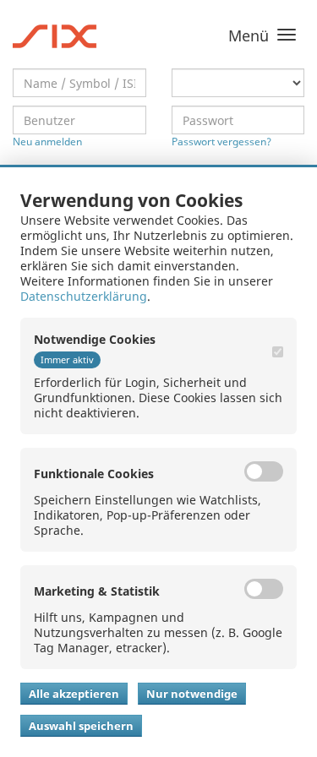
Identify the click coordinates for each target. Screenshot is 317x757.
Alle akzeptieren (74, 693)
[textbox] (79, 82)
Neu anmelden (47, 141)
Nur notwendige (192, 693)
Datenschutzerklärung (83, 296)
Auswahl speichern (81, 725)
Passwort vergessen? (221, 141)
